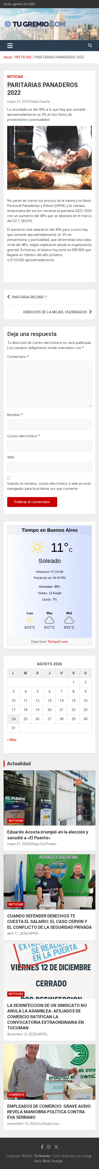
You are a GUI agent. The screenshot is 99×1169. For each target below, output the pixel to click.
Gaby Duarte (40, 101)
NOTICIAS (15, 77)
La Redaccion (49, 1124)
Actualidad (19, 763)
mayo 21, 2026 (18, 844)
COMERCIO (17, 1094)
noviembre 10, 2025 (22, 1124)
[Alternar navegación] (10, 45)
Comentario (18, 357)
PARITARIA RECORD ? (29, 297)
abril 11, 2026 (17, 933)
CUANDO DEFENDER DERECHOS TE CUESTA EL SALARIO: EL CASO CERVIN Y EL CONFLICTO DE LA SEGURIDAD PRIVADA (49, 921)
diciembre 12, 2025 (21, 1034)
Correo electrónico (23, 436)
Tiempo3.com (57, 641)
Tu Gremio (42, 1156)
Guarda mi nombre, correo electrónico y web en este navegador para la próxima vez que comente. (49, 486)
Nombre (15, 415)
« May (11, 740)
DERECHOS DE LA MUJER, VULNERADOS (55, 312)
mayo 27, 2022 (18, 101)
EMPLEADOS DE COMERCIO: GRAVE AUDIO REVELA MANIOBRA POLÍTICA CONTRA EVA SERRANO (49, 1112)
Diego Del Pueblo (43, 844)
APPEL (34, 933)
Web (10, 457)
